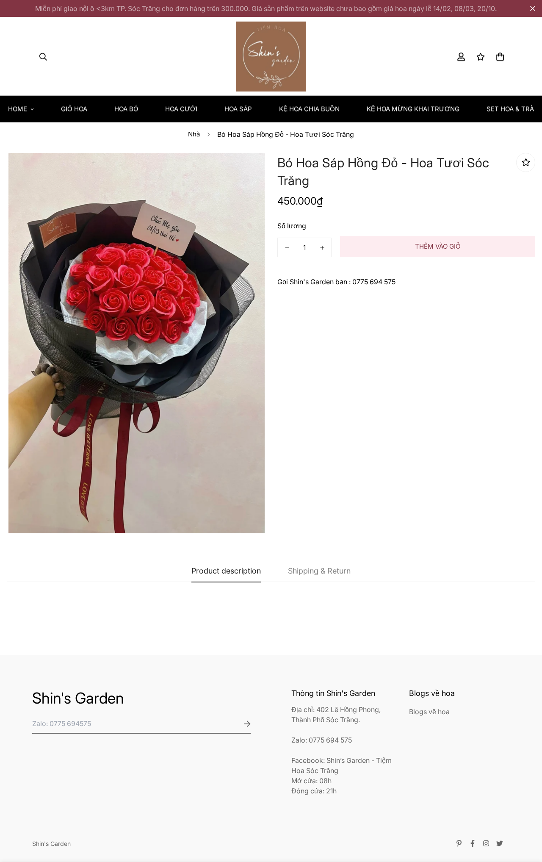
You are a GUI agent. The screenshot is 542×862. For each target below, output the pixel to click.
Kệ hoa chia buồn (309, 109)
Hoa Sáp (238, 109)
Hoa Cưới (181, 109)
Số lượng (291, 226)
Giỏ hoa (74, 109)
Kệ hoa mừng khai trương (413, 109)
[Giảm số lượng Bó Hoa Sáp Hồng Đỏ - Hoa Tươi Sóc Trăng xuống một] (287, 248)
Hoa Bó (126, 109)
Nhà (194, 134)
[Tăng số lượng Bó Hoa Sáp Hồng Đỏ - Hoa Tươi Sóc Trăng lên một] (322, 248)
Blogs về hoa (429, 711)
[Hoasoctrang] (271, 56)
